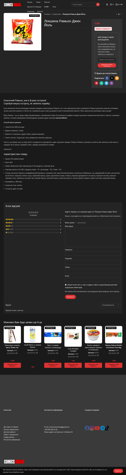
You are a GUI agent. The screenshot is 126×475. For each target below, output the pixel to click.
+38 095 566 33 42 (50, 429)
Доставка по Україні (11, 427)
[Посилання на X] (112, 78)
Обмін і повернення (11, 435)
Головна (47, 14)
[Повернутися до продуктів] (119, 14)
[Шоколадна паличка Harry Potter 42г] (12, 334)
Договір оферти (9, 432)
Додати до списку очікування (106, 65)
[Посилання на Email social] (117, 78)
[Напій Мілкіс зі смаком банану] (32, 334)
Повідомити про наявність (12, 365)
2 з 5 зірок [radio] (80, 223)
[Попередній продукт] (116, 14)
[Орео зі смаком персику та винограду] (53, 334)
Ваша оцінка (70, 223)
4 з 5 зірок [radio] (83, 223)
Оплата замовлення (11, 429)
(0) (16, 353)
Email (67, 276)
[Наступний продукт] (121, 14)
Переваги (68, 250)
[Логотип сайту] (12, 4)
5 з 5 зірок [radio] (85, 223)
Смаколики (56, 14)
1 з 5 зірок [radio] (78, 223)
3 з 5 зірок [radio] (81, 223)
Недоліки (68, 258)
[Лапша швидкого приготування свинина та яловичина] (93, 334)
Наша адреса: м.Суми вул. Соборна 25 (58, 432)
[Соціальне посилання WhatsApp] (101, 83)
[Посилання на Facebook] (107, 78)
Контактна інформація (12, 440)
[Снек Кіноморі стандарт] (73, 336)
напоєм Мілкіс (61, 118)
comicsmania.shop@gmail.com (59, 427)
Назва (68, 267)
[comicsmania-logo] (14, 461)
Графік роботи (9, 437)
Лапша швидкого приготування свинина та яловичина (93, 347)
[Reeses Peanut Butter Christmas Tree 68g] (113, 334)
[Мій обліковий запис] (107, 4)
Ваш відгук (69, 226)
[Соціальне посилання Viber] (111, 83)
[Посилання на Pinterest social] (97, 83)
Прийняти (118, 471)
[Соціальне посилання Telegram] (106, 83)
